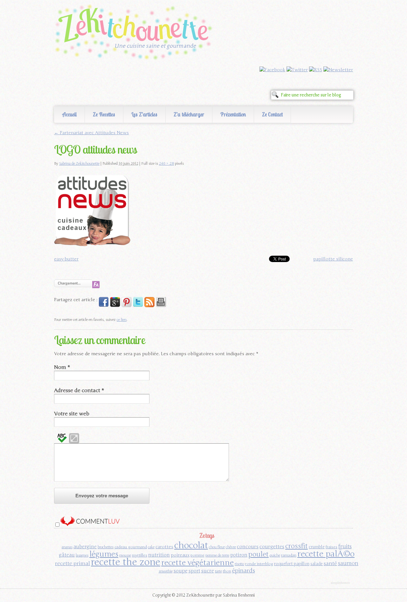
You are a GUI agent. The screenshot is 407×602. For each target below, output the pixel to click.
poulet (258, 554)
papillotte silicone (333, 259)
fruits (345, 546)
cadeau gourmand (130, 547)
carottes (164, 547)
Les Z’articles (144, 114)
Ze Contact (272, 114)
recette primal (72, 563)
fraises (331, 547)
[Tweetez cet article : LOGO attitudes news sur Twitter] (138, 305)
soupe (181, 571)
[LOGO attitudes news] (92, 246)
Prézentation (233, 114)
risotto (239, 564)
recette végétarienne (197, 562)
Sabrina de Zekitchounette (79, 164)
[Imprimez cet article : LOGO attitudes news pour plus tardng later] (161, 305)
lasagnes (82, 555)
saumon (348, 563)
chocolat (191, 545)
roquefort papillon (291, 563)
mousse (125, 555)
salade (316, 563)
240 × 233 (166, 164)
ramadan (288, 555)
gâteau (67, 555)
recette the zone (125, 562)
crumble (317, 547)
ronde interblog (259, 564)
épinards (243, 570)
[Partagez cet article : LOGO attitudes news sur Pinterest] (126, 305)
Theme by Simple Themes (341, 583)
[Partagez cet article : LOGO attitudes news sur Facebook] (104, 305)
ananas (67, 547)
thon (227, 571)
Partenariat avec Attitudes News (91, 132)
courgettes (271, 546)
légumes (103, 554)
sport (194, 571)
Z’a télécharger (189, 114)
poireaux (180, 555)
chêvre (231, 547)
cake (151, 547)
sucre (207, 571)
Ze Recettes (104, 114)
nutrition (159, 555)
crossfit (296, 546)
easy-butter (66, 259)
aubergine (85, 547)
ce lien (122, 320)
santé (330, 563)
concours (248, 546)
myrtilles (139, 555)
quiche (275, 555)
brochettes (106, 547)
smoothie (166, 571)
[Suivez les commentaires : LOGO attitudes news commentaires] (149, 305)
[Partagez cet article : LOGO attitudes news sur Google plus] (115, 305)
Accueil (69, 114)
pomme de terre (217, 555)
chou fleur (217, 547)
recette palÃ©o (326, 554)
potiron (238, 555)
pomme (197, 555)
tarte (218, 571)
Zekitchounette (135, 33)
